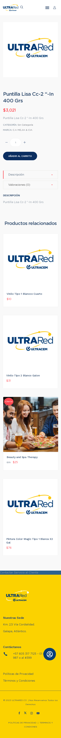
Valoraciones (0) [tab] (19, 185)
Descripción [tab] (16, 174)
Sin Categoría (25, 125)
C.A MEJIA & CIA (22, 130)
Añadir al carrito (20, 156)
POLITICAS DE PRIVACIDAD (22, 723)
